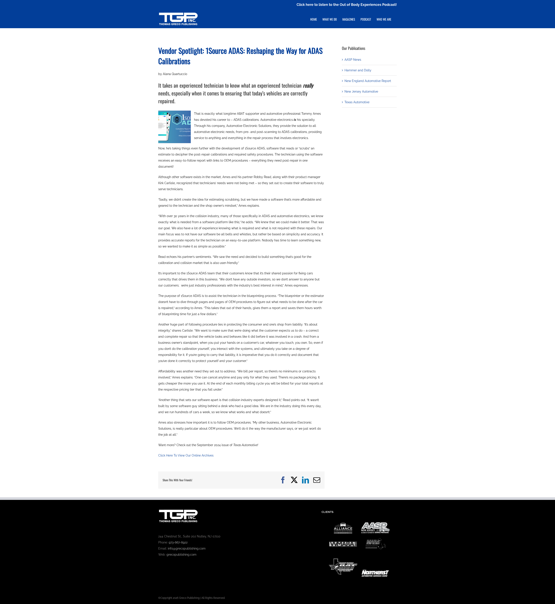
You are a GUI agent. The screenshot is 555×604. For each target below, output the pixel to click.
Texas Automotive (356, 102)
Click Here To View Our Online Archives (186, 455)
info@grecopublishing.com (187, 548)
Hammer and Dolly (357, 70)
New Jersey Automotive (361, 91)
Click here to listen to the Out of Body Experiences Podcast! (347, 5)
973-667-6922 (178, 542)
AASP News (352, 59)
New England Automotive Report (367, 81)
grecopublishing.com (181, 554)
